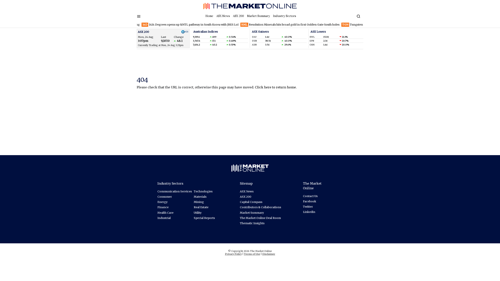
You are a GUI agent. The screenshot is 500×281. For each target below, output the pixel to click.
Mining (199, 202)
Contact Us (310, 196)
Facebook (309, 201)
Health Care (165, 212)
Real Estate (201, 207)
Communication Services (174, 191)
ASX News (223, 16)
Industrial (164, 218)
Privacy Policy (233, 254)
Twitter (308, 206)
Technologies (203, 191)
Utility (198, 212)
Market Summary (258, 16)
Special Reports (204, 218)
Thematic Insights (252, 223)
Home (209, 16)
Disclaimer (268, 254)
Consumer (164, 196)
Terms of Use (252, 254)
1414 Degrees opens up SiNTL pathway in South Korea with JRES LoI (185, 24)
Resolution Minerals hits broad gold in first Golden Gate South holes (285, 24)
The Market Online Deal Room (260, 218)
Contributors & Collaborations (260, 207)
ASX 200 (238, 16)
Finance (163, 207)
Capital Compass (251, 202)
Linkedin (309, 212)
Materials (200, 196)
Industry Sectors (284, 16)
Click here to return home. (276, 87)
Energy (162, 202)
